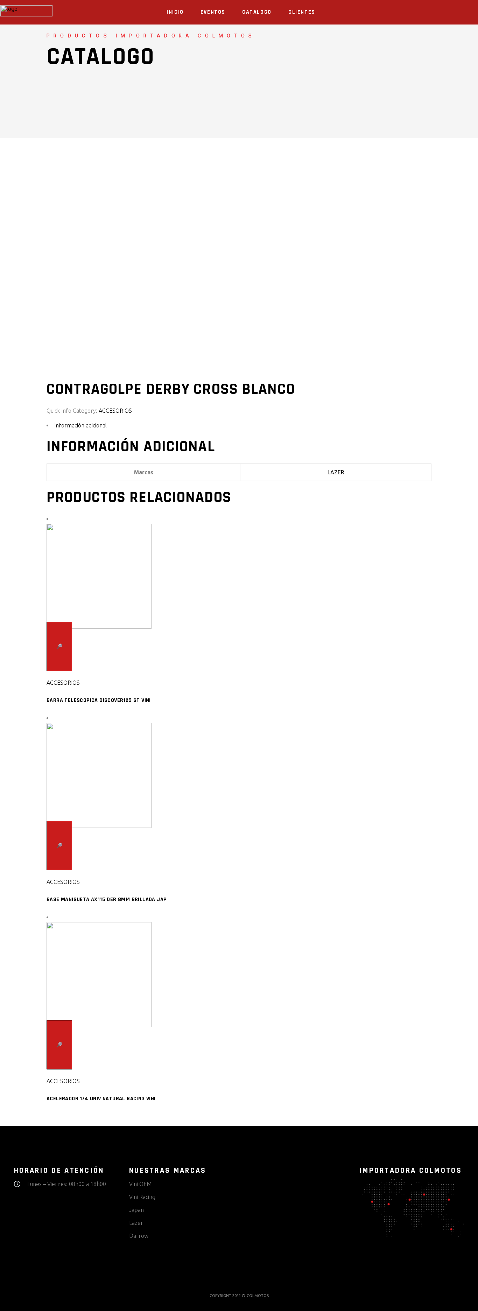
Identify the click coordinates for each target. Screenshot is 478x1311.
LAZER (336, 472)
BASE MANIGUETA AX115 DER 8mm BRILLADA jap (107, 899)
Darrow (138, 1236)
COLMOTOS (258, 1295)
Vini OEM (140, 1184)
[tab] (239, 425)
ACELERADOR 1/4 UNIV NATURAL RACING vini (101, 1098)
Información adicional (80, 425)
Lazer (136, 1223)
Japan (136, 1210)
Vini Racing (142, 1197)
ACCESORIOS (115, 410)
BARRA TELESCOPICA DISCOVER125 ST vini (99, 700)
